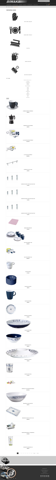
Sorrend (28, 84)
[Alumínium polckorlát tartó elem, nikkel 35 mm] (28, 178)
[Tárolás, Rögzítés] (28, 57)
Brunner (28, 87)
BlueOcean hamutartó (28, 286)
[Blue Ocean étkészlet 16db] (28, 236)
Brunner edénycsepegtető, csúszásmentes (28, 432)
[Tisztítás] (28, 43)
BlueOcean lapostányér (28, 315)
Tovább (34, 453)
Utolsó (38, 453)
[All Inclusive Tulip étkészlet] (28, 148)
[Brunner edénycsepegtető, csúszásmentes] (28, 426)
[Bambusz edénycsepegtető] (28, 222)
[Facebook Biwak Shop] (43, 476)
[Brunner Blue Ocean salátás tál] (28, 397)
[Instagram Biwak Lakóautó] (45, 476)
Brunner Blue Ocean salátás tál (28, 403)
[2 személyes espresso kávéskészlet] (28, 105)
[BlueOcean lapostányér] (28, 309)
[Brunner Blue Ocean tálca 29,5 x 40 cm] (28, 412)
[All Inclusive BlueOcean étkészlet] (28, 134)
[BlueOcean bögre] (28, 265)
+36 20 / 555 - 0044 (43, 2)
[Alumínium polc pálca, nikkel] (28, 163)
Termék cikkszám (28, 82)
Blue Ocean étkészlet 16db (28, 242)
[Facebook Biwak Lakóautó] (41, 476)
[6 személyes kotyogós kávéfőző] (28, 119)
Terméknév (28, 81)
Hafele (28, 93)
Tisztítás (28, 48)
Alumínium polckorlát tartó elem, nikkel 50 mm (28, 198)
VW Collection (28, 97)
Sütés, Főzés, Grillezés (28, 21)
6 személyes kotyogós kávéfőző (28, 125)
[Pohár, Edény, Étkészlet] (28, 30)
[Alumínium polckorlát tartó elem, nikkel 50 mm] (28, 192)
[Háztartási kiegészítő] (28, 70)
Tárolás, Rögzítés (28, 61)
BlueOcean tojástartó (28, 359)
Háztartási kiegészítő (28, 74)
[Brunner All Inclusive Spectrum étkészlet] (28, 382)
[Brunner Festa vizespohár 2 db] (28, 441)
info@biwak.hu (48, 2)
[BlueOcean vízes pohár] (28, 368)
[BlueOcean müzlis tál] (28, 339)
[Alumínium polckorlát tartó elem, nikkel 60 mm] (28, 207)
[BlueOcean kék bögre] (28, 295)
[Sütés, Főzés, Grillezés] (28, 17)
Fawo (27, 89)
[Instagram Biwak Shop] (47, 476)
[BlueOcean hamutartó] (28, 280)
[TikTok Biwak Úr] (48, 476)
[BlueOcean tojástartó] (28, 353)
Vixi (27, 96)
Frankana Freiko (28, 91)
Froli (27, 92)
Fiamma (28, 90)
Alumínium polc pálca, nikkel (28, 169)
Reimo (28, 95)
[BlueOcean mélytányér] (28, 324)
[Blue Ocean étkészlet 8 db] (28, 251)
